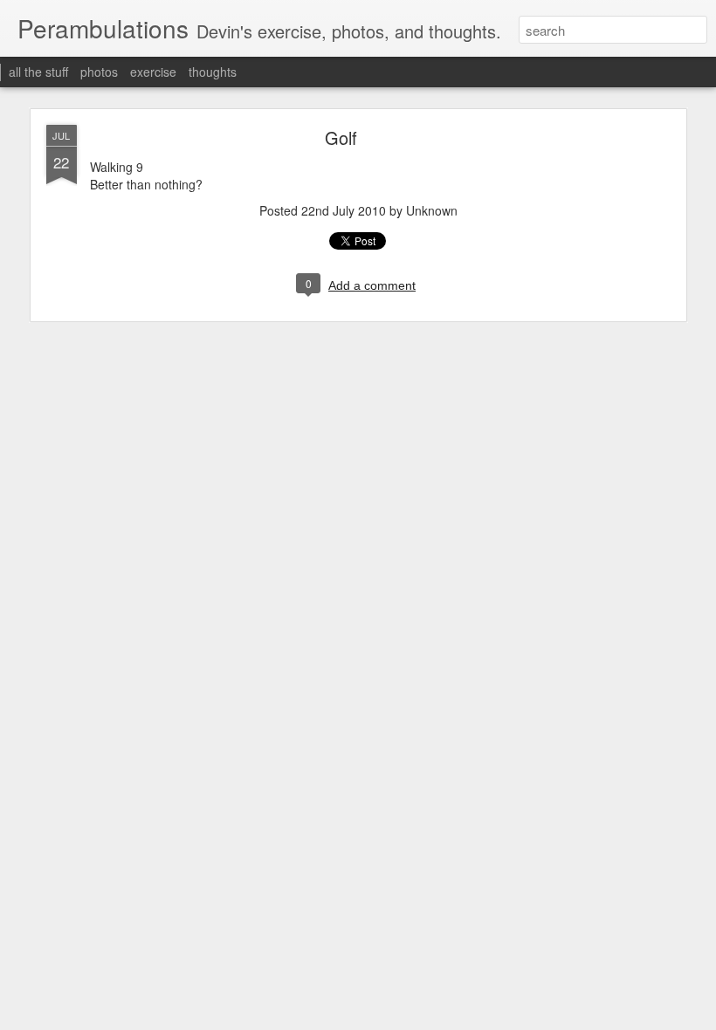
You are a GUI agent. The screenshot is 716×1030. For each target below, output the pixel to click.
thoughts (213, 71)
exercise (153, 71)
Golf (341, 137)
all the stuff (38, 71)
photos (99, 71)
